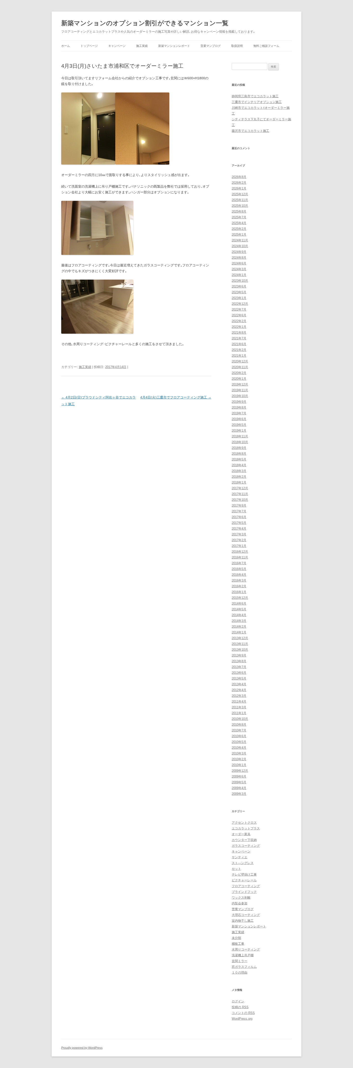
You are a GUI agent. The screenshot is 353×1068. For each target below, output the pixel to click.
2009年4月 (239, 788)
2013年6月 (239, 673)
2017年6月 (239, 517)
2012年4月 (239, 690)
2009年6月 (239, 776)
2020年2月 (239, 373)
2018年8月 (239, 453)
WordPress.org (242, 1018)
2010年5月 (239, 742)
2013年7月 (239, 667)
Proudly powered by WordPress (82, 1048)
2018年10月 (240, 442)
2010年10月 (240, 719)
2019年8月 (239, 407)
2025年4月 (239, 223)
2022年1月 (239, 327)
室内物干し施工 (243, 920)
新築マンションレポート (174, 46)
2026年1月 (239, 188)
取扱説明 (237, 46)
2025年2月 (239, 229)
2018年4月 (239, 465)
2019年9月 (239, 402)
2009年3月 (239, 794)
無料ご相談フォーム (266, 46)
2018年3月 (239, 471)
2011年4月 (239, 701)
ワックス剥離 (241, 897)
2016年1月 (239, 592)
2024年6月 (239, 263)
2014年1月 (239, 632)
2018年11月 (240, 436)
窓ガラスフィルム (244, 967)
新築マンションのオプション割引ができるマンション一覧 (144, 23)
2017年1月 (239, 546)
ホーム (65, 46)
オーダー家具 (241, 834)
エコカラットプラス (246, 828)
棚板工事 (238, 943)
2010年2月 (239, 759)
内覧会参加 (239, 903)
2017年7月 (239, 511)
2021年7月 (239, 338)
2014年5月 (239, 609)
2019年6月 (239, 419)
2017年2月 (239, 540)
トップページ (89, 46)
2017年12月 (240, 488)
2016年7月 (239, 563)
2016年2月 (239, 586)
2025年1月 (239, 234)
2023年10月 (240, 280)
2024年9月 (239, 252)
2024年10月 (240, 246)
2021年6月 (239, 344)
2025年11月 (240, 200)
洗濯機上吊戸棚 (243, 955)
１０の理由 (239, 972)
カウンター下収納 (244, 840)
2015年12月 (240, 598)
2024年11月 (240, 240)
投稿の (240, 1007)
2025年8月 (239, 211)
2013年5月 (239, 678)
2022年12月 (240, 304)
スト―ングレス (243, 863)
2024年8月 (239, 257)
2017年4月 (239, 528)
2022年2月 (239, 321)
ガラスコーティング (246, 845)
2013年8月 (239, 661)
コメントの (243, 1013)
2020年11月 (240, 367)
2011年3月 (239, 707)
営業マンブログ (211, 46)
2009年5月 (239, 782)
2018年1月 (239, 482)
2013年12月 (240, 638)
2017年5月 (239, 523)
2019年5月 (239, 425)
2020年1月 (239, 379)
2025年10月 (240, 206)
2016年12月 (240, 551)
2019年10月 (240, 396)
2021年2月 (239, 350)
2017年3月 (239, 534)
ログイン (238, 1001)
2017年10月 (240, 500)
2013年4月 (239, 684)
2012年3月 (239, 696)
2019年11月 (240, 390)
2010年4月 (239, 747)
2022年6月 (239, 315)
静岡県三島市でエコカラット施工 (255, 96)
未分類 (236, 938)
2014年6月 (239, 603)
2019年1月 (239, 430)
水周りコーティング (246, 949)
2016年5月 (239, 569)
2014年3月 (239, 621)
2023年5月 (239, 292)
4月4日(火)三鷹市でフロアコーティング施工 (175, 397)
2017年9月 (239, 505)
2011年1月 (239, 713)
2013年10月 (240, 649)
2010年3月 (239, 753)
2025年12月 (240, 194)
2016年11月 (240, 557)
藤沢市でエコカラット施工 (250, 131)
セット (236, 869)
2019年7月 (239, 413)
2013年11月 (240, 644)
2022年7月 (239, 309)
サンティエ (239, 857)
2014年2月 (239, 626)
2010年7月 (239, 730)
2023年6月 (239, 286)
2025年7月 (239, 217)
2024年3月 (239, 269)
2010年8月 (239, 724)
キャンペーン (117, 46)
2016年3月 (239, 580)
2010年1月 (239, 765)
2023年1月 (239, 298)
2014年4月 (239, 615)
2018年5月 (239, 459)
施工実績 (142, 46)
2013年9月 (239, 655)
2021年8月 (239, 332)
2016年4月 (239, 575)
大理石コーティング (246, 915)
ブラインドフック (244, 892)
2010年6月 (239, 736)
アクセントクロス (244, 822)
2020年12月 (240, 361)
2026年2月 (239, 182)
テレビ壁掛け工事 (244, 874)
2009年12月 (240, 771)
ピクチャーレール (244, 880)
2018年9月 (239, 448)
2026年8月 (239, 177)
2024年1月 (239, 275)
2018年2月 (239, 477)
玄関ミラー (239, 961)
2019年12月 (240, 384)
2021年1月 (239, 355)
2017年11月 (240, 494)
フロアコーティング (246, 886)
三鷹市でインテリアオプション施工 (257, 102)
